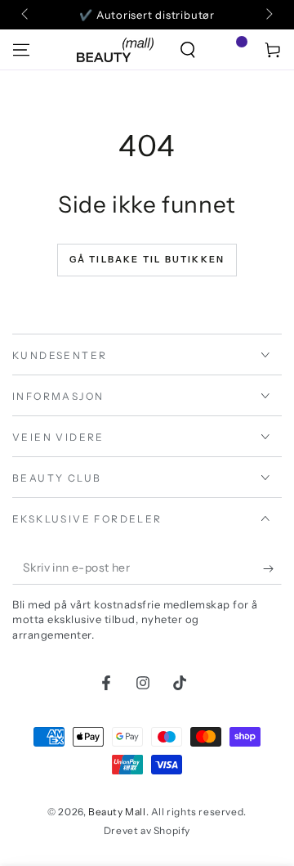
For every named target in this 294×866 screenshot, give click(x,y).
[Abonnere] (272, 568)
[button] (188, 50)
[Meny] (21, 50)
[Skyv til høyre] (268, 14)
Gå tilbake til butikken (147, 259)
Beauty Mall (117, 811)
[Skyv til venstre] (26, 14)
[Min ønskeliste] (230, 50)
